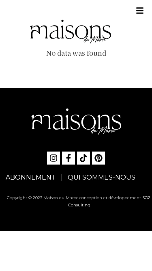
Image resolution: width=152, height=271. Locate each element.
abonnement (31, 177)
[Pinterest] (98, 158)
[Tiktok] (83, 158)
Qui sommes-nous (101, 177)
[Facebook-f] (68, 158)
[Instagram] (53, 158)
